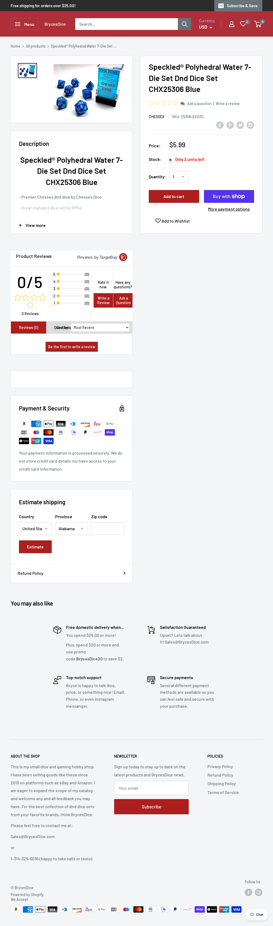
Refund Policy (30, 573)
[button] (164, 103)
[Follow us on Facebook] (248, 892)
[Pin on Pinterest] (230, 125)
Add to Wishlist (175, 220)
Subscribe (151, 806)
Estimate (35, 546)
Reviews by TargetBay (97, 257)
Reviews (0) (28, 327)
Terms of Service (223, 792)
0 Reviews (30, 313)
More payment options (229, 208)
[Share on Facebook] (220, 125)
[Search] (184, 24)
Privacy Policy (220, 766)
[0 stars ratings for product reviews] (30, 301)
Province (63, 516)
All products (36, 46)
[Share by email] (250, 125)
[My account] (231, 24)
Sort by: (63, 327)
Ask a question (199, 103)
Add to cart (173, 196)
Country (26, 516)
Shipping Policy (221, 783)
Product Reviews (34, 256)
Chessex (156, 116)
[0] (258, 24)
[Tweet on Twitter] (240, 125)
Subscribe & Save (242, 5)
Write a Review (103, 300)
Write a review (227, 103)
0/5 (30, 281)
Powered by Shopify (27, 894)
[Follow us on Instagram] (258, 892)
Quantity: (157, 176)
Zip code (99, 516)
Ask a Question (123, 300)
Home (16, 46)
